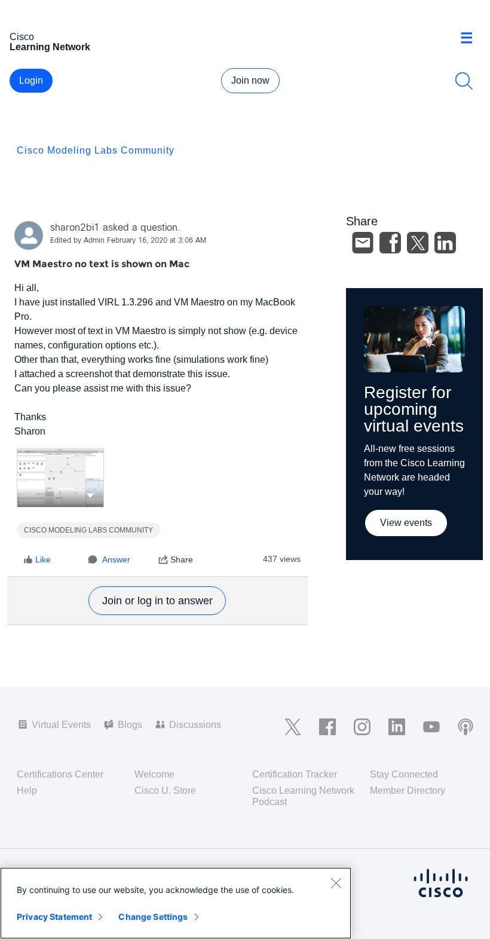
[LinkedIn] (445, 242)
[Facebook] (390, 242)
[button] (90, 495)
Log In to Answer (157, 600)
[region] (175, 903)
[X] (417, 242)
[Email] (362, 242)
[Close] (336, 883)
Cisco (50, 42)
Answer (116, 559)
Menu (471, 38)
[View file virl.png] (60, 478)
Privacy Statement (54, 917)
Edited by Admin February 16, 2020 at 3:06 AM (128, 240)
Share (181, 559)
